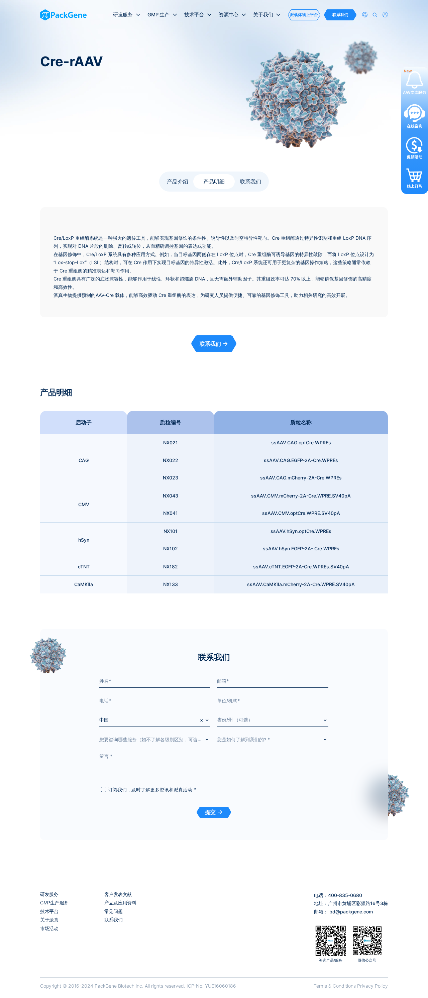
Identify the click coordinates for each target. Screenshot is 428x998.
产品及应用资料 (120, 902)
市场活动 (49, 928)
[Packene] (63, 14)
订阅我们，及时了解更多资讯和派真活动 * (152, 789)
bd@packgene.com (351, 911)
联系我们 (250, 181)
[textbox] (272, 720)
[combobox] (155, 720)
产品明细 (214, 181)
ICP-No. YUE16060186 (211, 986)
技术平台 (49, 911)
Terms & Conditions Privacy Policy (351, 986)
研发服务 (49, 894)
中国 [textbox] (104, 720)
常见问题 (113, 911)
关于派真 (49, 919)
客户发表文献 (118, 894)
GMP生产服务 (54, 902)
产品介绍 (177, 181)
